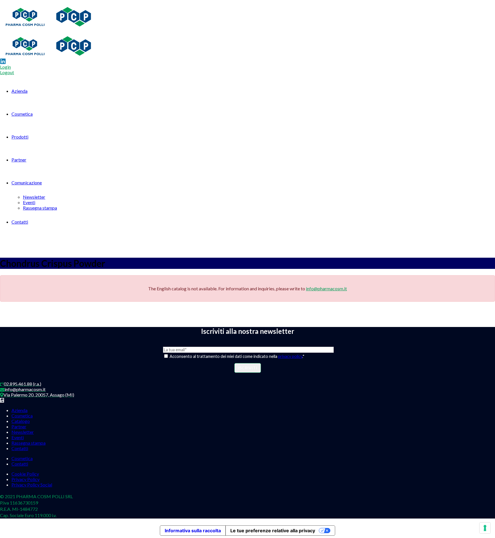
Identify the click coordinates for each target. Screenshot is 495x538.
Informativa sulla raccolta (193, 530)
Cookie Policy (25, 473)
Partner (18, 159)
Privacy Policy (25, 479)
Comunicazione (26, 182)
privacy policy (290, 356)
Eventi (29, 202)
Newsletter (34, 197)
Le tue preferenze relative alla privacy (272, 530)
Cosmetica (22, 114)
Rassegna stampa (40, 207)
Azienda (19, 91)
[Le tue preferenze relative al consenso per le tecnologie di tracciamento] (485, 528)
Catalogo (20, 421)
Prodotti (19, 136)
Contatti (19, 221)
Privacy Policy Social (31, 484)
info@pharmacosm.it (326, 288)
